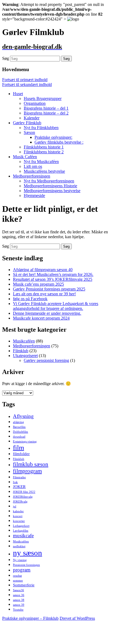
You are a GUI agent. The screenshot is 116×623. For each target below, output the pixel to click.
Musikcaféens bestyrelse (44, 171)
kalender (18, 511)
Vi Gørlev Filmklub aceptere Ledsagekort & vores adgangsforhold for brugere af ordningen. (55, 306)
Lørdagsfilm (20, 530)
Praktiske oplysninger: (53, 137)
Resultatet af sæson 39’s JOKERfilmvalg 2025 (52, 279)
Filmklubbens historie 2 (44, 152)
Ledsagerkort (21, 525)
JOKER (19, 486)
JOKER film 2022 (24, 491)
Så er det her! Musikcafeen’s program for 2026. (53, 274)
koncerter (19, 521)
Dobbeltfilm (20, 431)
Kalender (31, 118)
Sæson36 (18, 590)
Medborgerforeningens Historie (50, 186)
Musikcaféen (24, 341)
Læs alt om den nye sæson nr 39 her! (44, 294)
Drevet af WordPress (77, 618)
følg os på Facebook (30, 298)
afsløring (18, 422)
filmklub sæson (30, 464)
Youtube (18, 609)
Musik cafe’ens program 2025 (38, 284)
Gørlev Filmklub (27, 122)
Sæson (29, 132)
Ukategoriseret (25, 355)
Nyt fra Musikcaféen (41, 161)
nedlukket (19, 546)
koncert (17, 516)
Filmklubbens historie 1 (44, 147)
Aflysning (23, 416)
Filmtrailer (19, 477)
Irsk (15, 482)
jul (14, 506)
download (19, 436)
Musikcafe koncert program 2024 (41, 318)
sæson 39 (18, 604)
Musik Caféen (25, 156)
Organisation (35, 103)
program (21, 570)
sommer (18, 580)
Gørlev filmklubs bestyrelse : (59, 142)
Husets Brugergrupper (43, 98)
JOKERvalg (20, 501)
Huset (18, 93)
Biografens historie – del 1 (46, 108)
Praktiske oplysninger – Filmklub (30, 618)
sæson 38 (18, 599)
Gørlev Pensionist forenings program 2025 (49, 289)
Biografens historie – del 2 (46, 113)
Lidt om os (33, 166)
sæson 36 (18, 595)
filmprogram (27, 471)
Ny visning (20, 560)
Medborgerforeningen (31, 176)
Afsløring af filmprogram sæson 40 (43, 269)
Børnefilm (19, 426)
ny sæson (27, 552)
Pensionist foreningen (26, 564)
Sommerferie (24, 585)
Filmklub (20, 350)
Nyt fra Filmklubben (41, 127)
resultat (17, 575)
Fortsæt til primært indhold (24, 79)
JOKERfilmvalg (23, 496)
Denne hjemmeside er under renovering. (47, 313)
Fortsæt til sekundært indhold (27, 84)
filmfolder (21, 453)
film (18, 447)
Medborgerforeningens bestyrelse (52, 190)
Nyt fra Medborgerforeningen (49, 181)
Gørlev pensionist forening (46, 360)
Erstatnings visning (25, 441)
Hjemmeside (34, 195)
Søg (5, 58)
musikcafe (23, 535)
